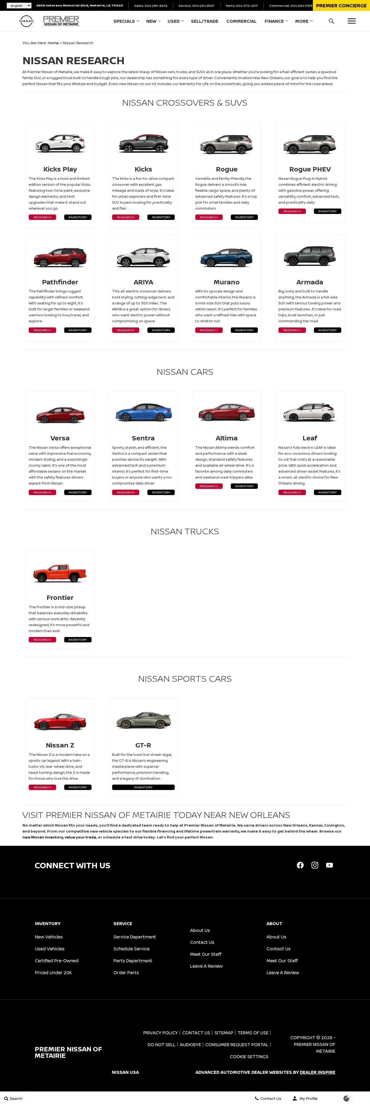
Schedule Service (131, 949)
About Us (200, 930)
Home (53, 42)
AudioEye (190, 1045)
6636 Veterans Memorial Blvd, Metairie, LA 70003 (79, 5)
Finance (274, 21)
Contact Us (202, 942)
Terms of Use (253, 1033)
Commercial (241, 21)
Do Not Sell (162, 1045)
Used (174, 21)
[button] (341, 5)
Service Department (134, 937)
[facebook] (300, 865)
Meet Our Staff (205, 954)
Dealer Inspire (317, 1072)
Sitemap (224, 1033)
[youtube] (329, 865)
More (302, 22)
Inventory (78, 217)
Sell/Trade (204, 21)
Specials (124, 21)
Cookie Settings (249, 1056)
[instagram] (315, 865)
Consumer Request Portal (236, 1045)
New (151, 21)
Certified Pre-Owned (57, 961)
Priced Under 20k (53, 973)
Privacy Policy (160, 1033)
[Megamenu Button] (351, 21)
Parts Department (132, 961)
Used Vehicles (49, 949)
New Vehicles (49, 937)
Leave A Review (206, 966)
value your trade (80, 837)
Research (42, 217)
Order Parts (126, 973)
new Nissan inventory (42, 837)
